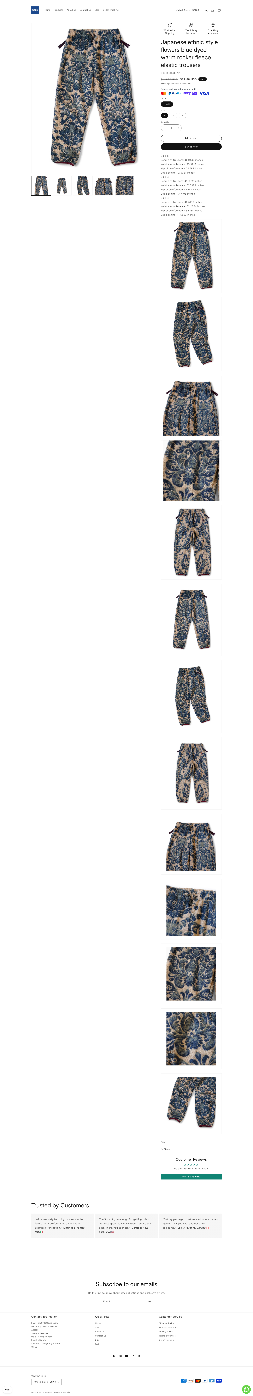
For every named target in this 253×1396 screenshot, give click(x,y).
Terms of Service (167, 1335)
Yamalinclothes (45, 1392)
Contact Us (100, 1335)
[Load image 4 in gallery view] (103, 185)
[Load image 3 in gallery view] (83, 185)
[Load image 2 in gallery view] (62, 185)
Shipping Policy (166, 1323)
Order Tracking (166, 1340)
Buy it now (191, 146)
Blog (97, 1340)
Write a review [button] (191, 1176)
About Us (100, 1331)
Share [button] (167, 1149)
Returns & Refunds (168, 1327)
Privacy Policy (165, 1331)
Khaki (167, 104)
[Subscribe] (149, 1301)
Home (98, 1323)
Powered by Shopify (61, 1392)
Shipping (165, 83)
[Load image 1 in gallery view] (41, 185)
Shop (97, 1327)
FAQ (163, 1141)
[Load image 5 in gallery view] (124, 185)
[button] (206, 10)
